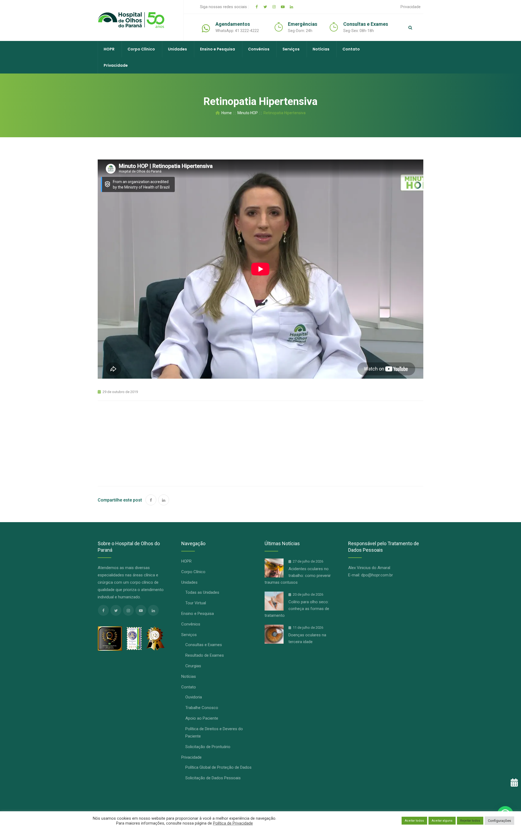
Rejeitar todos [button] (470, 820)
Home (226, 113)
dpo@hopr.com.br (377, 575)
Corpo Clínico (141, 49)
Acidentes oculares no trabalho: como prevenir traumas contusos (298, 575)
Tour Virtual (195, 603)
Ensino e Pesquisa (217, 49)
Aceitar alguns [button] (442, 820)
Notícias (321, 49)
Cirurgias (193, 665)
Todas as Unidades (202, 592)
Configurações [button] (499, 821)
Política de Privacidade (233, 823)
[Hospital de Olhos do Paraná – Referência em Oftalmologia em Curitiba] (131, 20)
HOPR (109, 49)
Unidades (177, 49)
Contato (351, 49)
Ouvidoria (193, 697)
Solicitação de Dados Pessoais (213, 777)
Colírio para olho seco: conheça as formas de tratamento (297, 608)
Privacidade (411, 7)
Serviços (291, 49)
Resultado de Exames (204, 655)
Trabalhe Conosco (201, 707)
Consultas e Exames (203, 644)
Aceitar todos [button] (414, 820)
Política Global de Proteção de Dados (218, 767)
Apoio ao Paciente (201, 718)
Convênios (258, 49)
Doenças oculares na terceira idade (307, 638)
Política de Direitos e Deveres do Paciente (214, 732)
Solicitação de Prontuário (207, 746)
